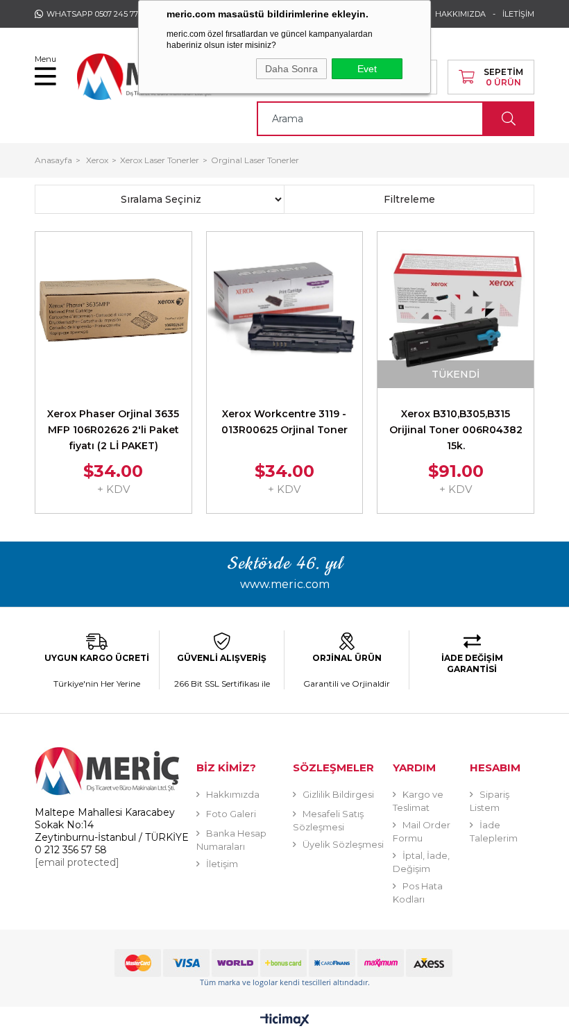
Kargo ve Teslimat (418, 801)
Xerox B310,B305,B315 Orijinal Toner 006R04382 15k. (456, 430)
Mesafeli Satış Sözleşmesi (328, 820)
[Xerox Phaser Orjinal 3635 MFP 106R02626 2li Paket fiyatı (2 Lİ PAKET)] (113, 310)
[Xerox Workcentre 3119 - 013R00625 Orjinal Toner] (285, 310)
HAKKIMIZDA (460, 14)
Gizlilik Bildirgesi (338, 794)
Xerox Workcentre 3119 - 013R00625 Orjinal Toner (284, 422)
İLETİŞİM (518, 14)
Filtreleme (409, 199)
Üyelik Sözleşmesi (343, 844)
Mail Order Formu (421, 831)
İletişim (222, 863)
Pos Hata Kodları (418, 892)
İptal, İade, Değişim (421, 862)
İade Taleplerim (494, 831)
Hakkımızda (233, 794)
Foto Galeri (231, 813)
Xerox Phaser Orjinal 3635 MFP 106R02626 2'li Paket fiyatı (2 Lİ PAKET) (113, 430)
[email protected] (77, 862)
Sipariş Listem (489, 801)
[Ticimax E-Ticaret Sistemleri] (284, 1021)
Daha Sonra (291, 68)
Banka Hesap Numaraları (231, 840)
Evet (367, 68)
